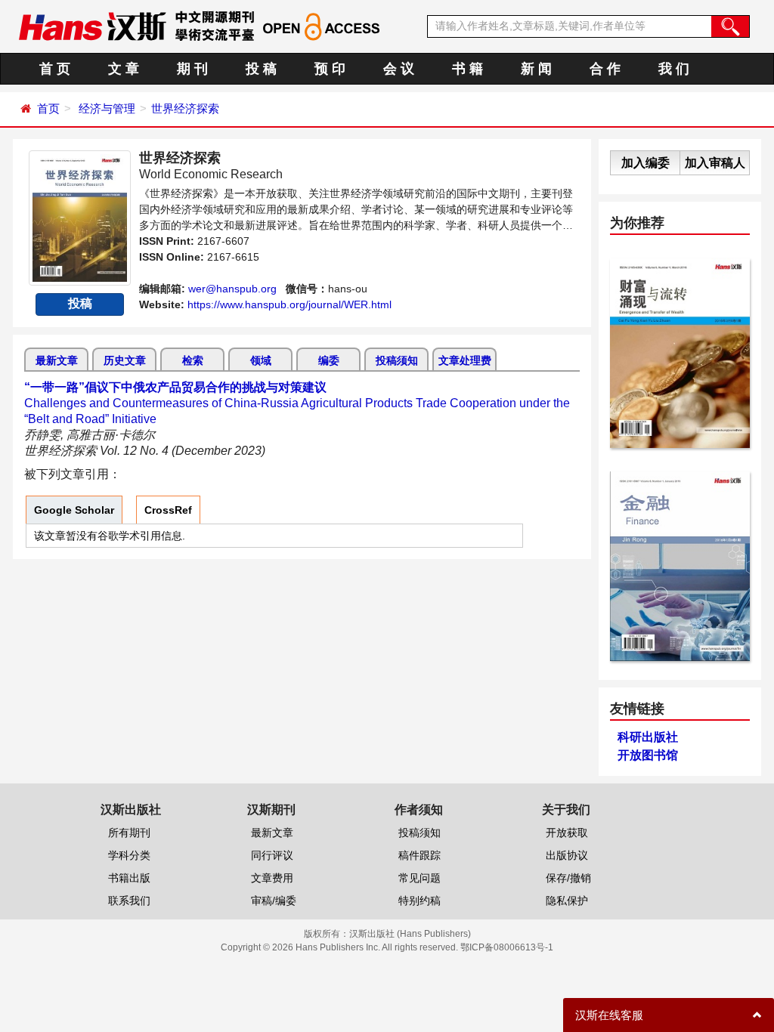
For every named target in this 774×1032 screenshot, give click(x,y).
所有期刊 (129, 833)
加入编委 (645, 162)
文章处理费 (464, 360)
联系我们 (129, 901)
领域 (260, 360)
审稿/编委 (273, 901)
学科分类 (129, 855)
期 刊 (192, 68)
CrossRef (168, 510)
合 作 (605, 68)
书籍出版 (129, 878)
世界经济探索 (185, 108)
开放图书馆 (648, 755)
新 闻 (536, 68)
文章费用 (272, 878)
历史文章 (125, 360)
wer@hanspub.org (232, 289)
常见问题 (419, 878)
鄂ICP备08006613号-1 (506, 947)
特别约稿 (419, 901)
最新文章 (57, 360)
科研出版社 (648, 737)
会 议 (398, 68)
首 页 (54, 68)
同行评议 (272, 855)
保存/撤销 (568, 878)
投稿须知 (397, 360)
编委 (328, 360)
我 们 (673, 68)
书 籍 (467, 68)
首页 (48, 108)
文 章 (123, 68)
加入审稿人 (715, 162)
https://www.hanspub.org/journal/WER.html (289, 304)
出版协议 (567, 855)
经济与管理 (107, 108)
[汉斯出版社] (92, 26)
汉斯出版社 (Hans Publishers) (410, 933)
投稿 (80, 303)
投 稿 (261, 68)
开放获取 (567, 833)
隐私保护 (567, 901)
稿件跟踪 (419, 855)
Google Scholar (74, 510)
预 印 (329, 68)
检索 (192, 360)
